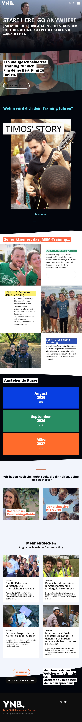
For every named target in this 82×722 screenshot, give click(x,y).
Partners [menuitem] (32, 710)
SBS (41, 401)
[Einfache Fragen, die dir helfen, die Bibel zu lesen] (21, 616)
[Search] (73, 3)
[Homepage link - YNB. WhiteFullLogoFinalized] (14, 706)
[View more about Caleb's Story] (41, 163)
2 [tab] (38, 223)
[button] (78, 3)
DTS (41, 424)
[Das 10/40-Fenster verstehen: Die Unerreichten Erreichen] (21, 566)
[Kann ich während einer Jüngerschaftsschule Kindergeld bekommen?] (61, 566)
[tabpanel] (41, 166)
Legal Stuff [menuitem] (8, 710)
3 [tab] (43, 223)
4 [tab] (47, 223)
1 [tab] (34, 223)
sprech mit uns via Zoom (21, 680)
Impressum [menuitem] (20, 710)
